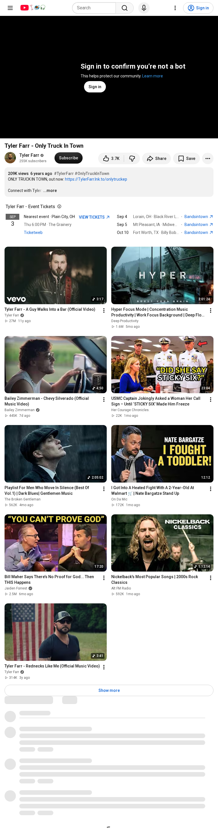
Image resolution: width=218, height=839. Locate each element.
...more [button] (50, 190)
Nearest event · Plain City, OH (49, 216)
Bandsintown (197, 216)
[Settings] (175, 8)
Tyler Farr (29, 155)
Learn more (152, 76)
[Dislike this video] (132, 158)
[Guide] (10, 8)
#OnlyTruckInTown (92, 173)
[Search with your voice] (144, 8)
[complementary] (58, 207)
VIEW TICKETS (92, 217)
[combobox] (95, 8)
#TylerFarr (64, 173)
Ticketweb (33, 232)
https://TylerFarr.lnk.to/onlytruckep (96, 179)
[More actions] (207, 158)
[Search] (125, 8)
